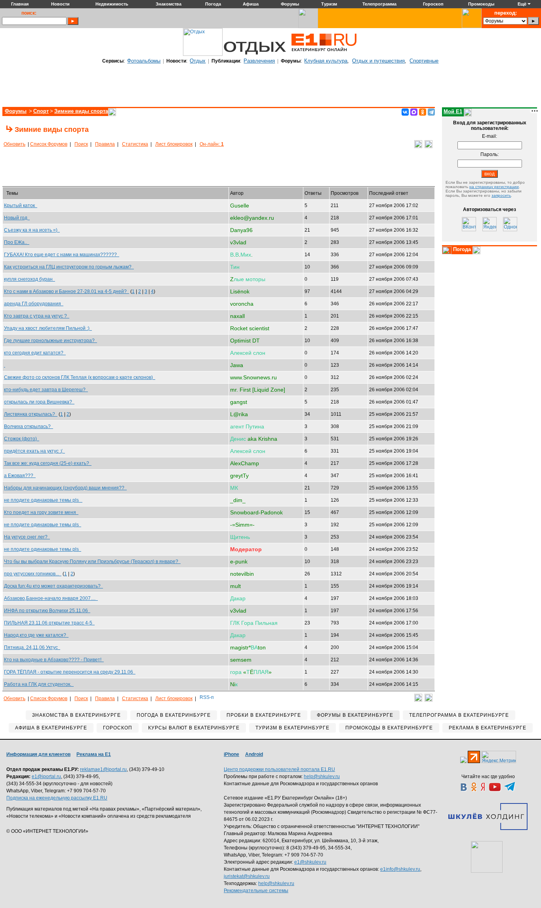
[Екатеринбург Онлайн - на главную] (324, 54)
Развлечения (259, 61)
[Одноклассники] (422, 112)
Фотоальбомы (143, 61)
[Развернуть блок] (446, 250)
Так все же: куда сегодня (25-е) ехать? (47, 463)
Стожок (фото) (21, 439)
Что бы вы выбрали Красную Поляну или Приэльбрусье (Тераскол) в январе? (92, 561)
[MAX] (413, 112)
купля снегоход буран (29, 279)
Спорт (41, 111)
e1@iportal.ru (46, 776)
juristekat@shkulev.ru (247, 876)
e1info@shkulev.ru (400, 869)
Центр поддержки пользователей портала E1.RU (279, 769)
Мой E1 (453, 111)
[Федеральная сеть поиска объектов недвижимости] (487, 857)
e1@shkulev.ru (310, 862)
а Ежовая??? (20, 475)
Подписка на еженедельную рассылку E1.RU (56, 798)
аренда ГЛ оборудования (33, 303)
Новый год (17, 218)
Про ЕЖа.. (16, 242)
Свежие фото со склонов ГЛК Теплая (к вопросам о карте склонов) (79, 377)
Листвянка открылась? (30, 414)
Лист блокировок (173, 144)
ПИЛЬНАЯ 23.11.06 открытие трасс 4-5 (49, 623)
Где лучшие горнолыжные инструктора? (50, 340)
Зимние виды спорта (81, 111)
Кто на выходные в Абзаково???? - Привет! (54, 659)
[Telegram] (431, 112)
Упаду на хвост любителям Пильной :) (48, 328)
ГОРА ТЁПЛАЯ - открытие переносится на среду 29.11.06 (69, 672)
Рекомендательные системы (256, 890)
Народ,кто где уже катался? (36, 635)
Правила (105, 144)
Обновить (14, 144)
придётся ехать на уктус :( (34, 451)
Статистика (135, 144)
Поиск (81, 144)
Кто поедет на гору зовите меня (41, 512)
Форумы (16, 111)
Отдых (198, 61)
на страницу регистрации (494, 187)
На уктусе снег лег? (27, 537)
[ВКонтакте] (405, 112)
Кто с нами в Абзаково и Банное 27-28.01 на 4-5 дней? (66, 291)
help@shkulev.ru (322, 776)
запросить (501, 195)
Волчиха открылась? (28, 426)
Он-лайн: (212, 144)
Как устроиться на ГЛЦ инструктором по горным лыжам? (69, 267)
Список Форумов (48, 144)
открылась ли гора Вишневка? (39, 402)
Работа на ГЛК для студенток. (39, 684)
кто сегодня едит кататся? (35, 353)
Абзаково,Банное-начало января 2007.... (51, 598)
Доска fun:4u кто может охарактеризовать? (53, 586)
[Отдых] (203, 54)
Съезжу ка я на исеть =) (32, 230)
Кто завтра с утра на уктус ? (36, 316)
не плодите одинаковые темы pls (43, 500)
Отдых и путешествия (378, 61)
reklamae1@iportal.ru (103, 769)
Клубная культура (325, 61)
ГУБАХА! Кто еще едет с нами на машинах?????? (61, 254)
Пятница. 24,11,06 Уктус (32, 647)
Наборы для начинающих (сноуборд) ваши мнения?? (65, 488)
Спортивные (424, 61)
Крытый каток (20, 205)
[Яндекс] (489, 224)
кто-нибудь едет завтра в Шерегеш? (46, 389)
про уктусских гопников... (32, 574)
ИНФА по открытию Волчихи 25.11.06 (47, 610)
